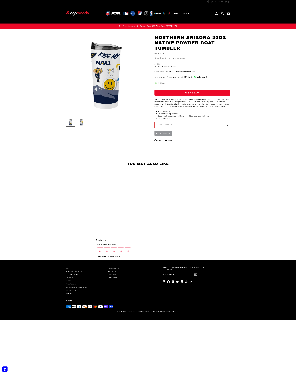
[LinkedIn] (219, 1)
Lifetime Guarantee (73, 274)
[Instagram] (212, 1)
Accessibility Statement (74, 271)
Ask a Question (163, 133)
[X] (215, 1)
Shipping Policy (113, 271)
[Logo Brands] (77, 13)
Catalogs (69, 300)
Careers (68, 281)
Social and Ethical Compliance (76, 287)
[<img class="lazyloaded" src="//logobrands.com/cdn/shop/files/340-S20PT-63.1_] (81, 122)
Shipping (157, 66)
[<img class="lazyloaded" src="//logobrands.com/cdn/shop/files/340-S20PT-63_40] (70, 122)
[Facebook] (208, 1)
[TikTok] (229, 1)
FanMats (69, 293)
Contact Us (69, 277)
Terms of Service (114, 268)
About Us (69, 268)
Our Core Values (71, 290)
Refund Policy (112, 277)
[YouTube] (222, 1)
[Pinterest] (226, 1)
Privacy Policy (112, 274)
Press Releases (71, 284)
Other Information (165, 125)
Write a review (179, 58)
